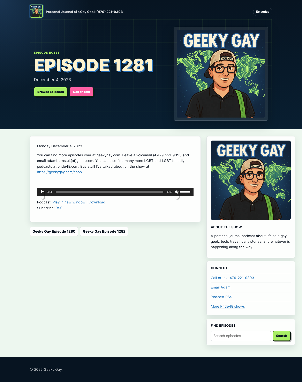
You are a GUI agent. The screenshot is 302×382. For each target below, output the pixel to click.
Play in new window (69, 202)
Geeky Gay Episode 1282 (104, 231)
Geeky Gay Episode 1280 (53, 231)
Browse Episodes (50, 92)
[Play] (42, 194)
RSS (59, 208)
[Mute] (177, 194)
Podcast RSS (221, 297)
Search (281, 336)
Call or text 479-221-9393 (232, 278)
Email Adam (221, 287)
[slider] (185, 191)
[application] (115, 192)
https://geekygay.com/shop (59, 172)
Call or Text (81, 92)
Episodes (262, 12)
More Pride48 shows (228, 306)
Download (97, 202)
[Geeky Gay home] (36, 12)
